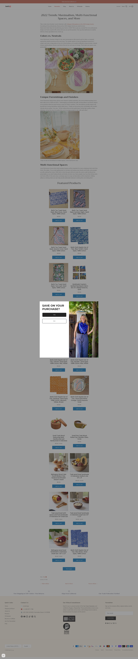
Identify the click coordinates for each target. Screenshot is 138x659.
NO (54, 321)
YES (54, 315)
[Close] (96, 303)
